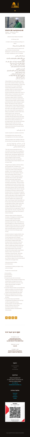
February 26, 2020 (15, 344)
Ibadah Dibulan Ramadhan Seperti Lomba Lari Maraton (15, 351)
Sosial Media (15, 369)
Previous (7, 412)
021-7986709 (15, 383)
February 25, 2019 (14, 32)
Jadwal (15, 367)
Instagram (15, 396)
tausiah (15, 346)
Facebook (15, 393)
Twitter (15, 398)
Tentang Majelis (15, 366)
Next (22, 412)
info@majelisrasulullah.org (15, 384)
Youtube (15, 395)
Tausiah (7, 32)
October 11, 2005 (15, 349)
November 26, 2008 (15, 337)
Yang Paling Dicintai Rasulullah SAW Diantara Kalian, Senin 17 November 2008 (15, 340)
